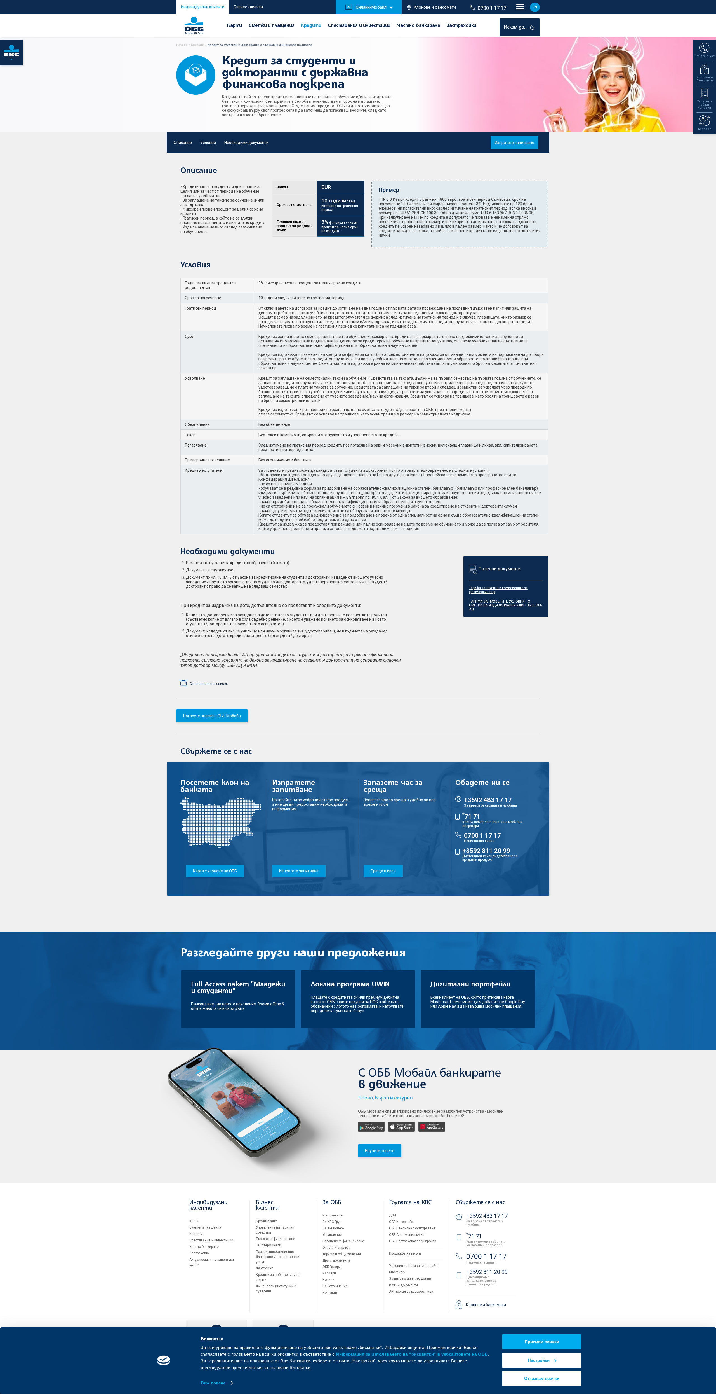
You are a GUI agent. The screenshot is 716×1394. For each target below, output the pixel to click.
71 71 (471, 816)
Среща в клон (383, 871)
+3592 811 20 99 (486, 850)
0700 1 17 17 (492, 8)
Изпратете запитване (514, 142)
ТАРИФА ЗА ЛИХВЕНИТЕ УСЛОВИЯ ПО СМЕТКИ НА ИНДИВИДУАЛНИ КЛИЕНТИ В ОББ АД (505, 605)
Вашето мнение (335, 1286)
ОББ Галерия (332, 1267)
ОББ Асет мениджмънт (407, 1235)
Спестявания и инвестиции (359, 26)
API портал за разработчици (411, 1291)
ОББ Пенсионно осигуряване (412, 1228)
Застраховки (461, 26)
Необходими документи (246, 142)
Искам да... (516, 27)
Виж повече (213, 1383)
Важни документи (403, 1285)
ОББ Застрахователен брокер (412, 1241)
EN (535, 7)
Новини (328, 1280)
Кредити (311, 26)
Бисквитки (397, 1272)
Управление (332, 1235)
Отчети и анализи (336, 1248)
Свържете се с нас (480, 1202)
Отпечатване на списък (209, 684)
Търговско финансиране (275, 1239)
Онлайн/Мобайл (371, 7)
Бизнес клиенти (248, 7)
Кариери (329, 1273)
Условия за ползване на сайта (414, 1266)
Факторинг (264, 1268)
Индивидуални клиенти (202, 7)
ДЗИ (392, 1215)
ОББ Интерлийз (401, 1222)
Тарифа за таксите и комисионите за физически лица (498, 590)
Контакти (329, 1293)
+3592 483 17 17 (488, 800)
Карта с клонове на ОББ (215, 871)
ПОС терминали (268, 1245)
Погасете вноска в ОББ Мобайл (212, 716)
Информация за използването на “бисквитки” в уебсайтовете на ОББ (412, 1354)
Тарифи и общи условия (341, 1254)
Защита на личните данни (410, 1279)
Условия (208, 142)
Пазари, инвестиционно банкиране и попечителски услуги (277, 1257)
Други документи (336, 1260)
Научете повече (379, 1150)
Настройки (539, 1360)
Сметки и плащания (271, 26)
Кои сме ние (332, 1215)
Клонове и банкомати (435, 7)
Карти (234, 26)
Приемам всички (542, 1341)
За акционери (333, 1228)
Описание (183, 142)
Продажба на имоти (405, 1253)
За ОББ (331, 1202)
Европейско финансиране (343, 1241)
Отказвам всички (541, 1378)
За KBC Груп (331, 1222)
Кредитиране (266, 1221)
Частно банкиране (418, 26)
